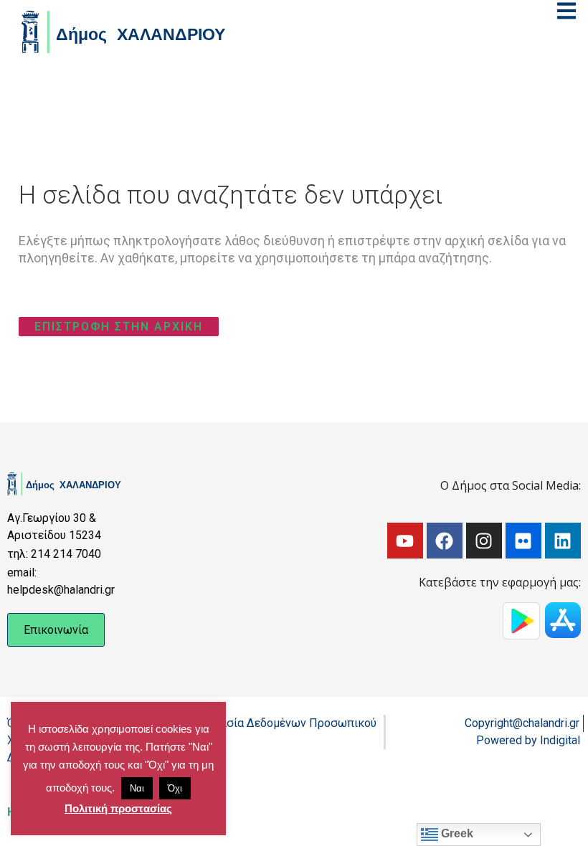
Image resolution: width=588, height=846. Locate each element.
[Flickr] (523, 541)
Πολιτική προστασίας (118, 808)
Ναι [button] (137, 788)
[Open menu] (566, 11)
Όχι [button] (175, 788)
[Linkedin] (563, 541)
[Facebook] (445, 541)
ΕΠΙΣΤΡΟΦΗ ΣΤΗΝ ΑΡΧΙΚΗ (118, 326)
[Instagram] (484, 541)
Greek (455, 833)
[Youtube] (405, 541)
